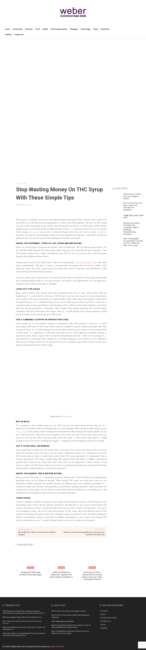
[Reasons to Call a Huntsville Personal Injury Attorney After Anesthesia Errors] (92, 558)
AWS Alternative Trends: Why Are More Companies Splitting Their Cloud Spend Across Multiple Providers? (23, 612)
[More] (88, 210)
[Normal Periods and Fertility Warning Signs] (30, 558)
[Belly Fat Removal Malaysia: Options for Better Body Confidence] (61, 558)
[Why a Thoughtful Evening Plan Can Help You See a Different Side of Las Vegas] (117, 240)
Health (24, 183)
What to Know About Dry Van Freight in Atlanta (132, 196)
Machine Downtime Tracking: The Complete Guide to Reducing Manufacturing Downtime (131, 228)
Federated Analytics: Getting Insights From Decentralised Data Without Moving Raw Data (24, 634)
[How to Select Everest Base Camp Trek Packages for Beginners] (117, 205)
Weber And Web (57, 646)
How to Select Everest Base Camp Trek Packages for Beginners (132, 206)
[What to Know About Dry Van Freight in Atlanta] (117, 196)
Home (18, 183)
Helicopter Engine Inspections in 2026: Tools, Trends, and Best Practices (24, 628)
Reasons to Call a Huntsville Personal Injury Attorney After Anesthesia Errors (92, 576)
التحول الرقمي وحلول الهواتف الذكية (62, 621)
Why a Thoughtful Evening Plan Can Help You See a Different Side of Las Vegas (133, 241)
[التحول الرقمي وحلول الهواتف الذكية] (117, 216)
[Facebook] (118, 647)
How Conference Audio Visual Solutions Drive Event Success (22, 622)
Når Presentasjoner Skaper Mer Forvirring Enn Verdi (22, 617)
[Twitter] (133, 647)
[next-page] (62, 584)
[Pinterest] (128, 647)
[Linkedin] (123, 647)
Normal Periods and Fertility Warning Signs (30, 573)
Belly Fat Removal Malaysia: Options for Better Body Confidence (61, 574)
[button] (124, 29)
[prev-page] (59, 584)
